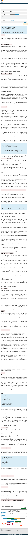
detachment (4, 523)
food (5, 525)
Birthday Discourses (22, 518)
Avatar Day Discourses (17, 518)
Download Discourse (13, 14)
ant (15, 522)
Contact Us (16, 531)
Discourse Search (5, 518)
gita (13, 523)
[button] (25, 24)
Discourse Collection (4, 512)
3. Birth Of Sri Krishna (23, 508)
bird (3, 524)
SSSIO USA (16, 530)
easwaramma (18, 522)
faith (21, 525)
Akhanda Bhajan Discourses (11, 518)
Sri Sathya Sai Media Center (4, 531)
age (10, 526)
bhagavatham (12, 20)
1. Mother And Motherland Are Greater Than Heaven (7, 506)
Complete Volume (17, 14)
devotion (9, 524)
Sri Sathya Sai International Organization (6, 530)
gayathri (9, 522)
